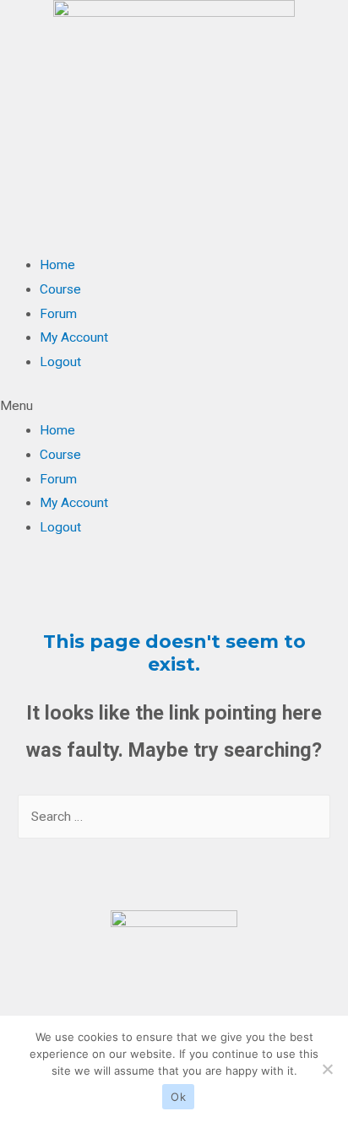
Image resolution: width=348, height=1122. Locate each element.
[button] (174, 406)
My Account (74, 337)
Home (57, 264)
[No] (326, 1068)
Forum (58, 313)
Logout (60, 362)
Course (60, 289)
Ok (178, 1096)
